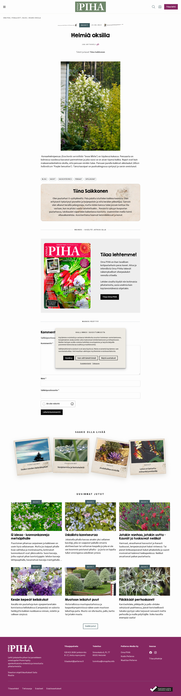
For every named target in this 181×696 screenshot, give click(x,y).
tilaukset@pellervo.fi (74, 661)
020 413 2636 (70, 652)
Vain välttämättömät (86, 358)
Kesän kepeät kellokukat (29, 599)
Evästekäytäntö (85, 363)
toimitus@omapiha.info (103, 661)
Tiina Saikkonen (97, 52)
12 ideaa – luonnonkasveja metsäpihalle (30, 536)
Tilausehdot (13, 688)
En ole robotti (53, 404)
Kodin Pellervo (127, 656)
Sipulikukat (90, 179)
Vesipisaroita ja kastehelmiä (71, 467)
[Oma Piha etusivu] (90, 7)
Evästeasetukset (53, 688)
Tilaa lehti (171, 6)
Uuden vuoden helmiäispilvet (34, 468)
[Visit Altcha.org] (72, 403)
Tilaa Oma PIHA (110, 296)
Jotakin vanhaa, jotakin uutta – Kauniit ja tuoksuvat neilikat (142, 536)
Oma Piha (6, 18)
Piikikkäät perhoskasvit (136, 599)
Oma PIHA (125, 652)
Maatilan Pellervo (129, 660)
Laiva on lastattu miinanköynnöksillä (148, 470)
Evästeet (39, 688)
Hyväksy (68, 358)
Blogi (25, 18)
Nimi (43, 378)
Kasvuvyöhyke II (65, 179)
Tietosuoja (96, 363)
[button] (5, 7)
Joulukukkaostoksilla (109, 469)
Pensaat (78, 179)
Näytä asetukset (108, 358)
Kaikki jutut (90, 626)
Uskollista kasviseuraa (81, 535)
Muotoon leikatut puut (82, 599)
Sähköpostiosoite (50, 390)
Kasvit (52, 179)
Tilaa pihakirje (155, 658)
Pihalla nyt (16, 18)
